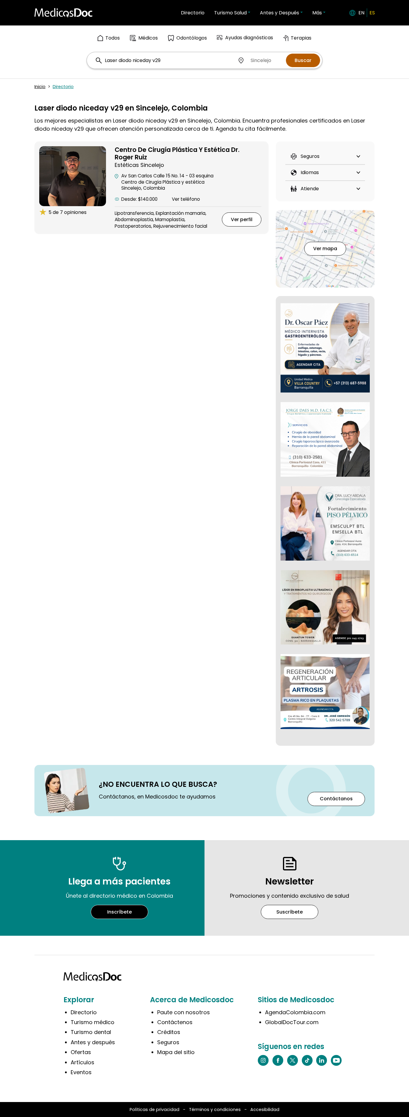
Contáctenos (175, 1022)
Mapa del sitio (176, 1052)
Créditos (168, 1032)
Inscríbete (119, 911)
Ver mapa (325, 248)
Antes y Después (279, 12)
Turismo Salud (230, 12)
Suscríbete (289, 911)
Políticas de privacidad (154, 1109)
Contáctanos (336, 798)
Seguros (168, 1042)
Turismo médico (92, 1022)
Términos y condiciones (215, 1109)
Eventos (81, 1072)
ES (372, 12)
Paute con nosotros (183, 1012)
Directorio (193, 12)
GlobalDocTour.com (292, 1022)
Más (317, 12)
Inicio (40, 87)
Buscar (303, 60)
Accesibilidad (264, 1109)
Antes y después (93, 1042)
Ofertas (81, 1052)
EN (361, 12)
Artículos (82, 1062)
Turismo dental (91, 1032)
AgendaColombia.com (295, 1012)
